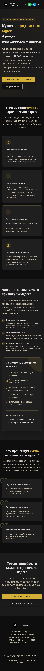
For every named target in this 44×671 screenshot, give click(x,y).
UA (26, 4)
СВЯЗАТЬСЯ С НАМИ (22, 597)
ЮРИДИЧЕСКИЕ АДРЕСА (22, 632)
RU (22, 4)
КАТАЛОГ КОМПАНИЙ (17, 640)
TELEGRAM (30, 660)
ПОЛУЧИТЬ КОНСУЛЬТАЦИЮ (17, 79)
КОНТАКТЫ (29, 642)
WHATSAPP (22, 663)
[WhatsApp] (30, 4)
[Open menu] (38, 5)
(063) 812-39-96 (12, 87)
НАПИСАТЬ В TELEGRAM (22, 604)
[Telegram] (34, 4)
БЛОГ (33, 640)
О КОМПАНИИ (15, 642)
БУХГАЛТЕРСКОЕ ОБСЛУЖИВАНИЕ (22, 637)
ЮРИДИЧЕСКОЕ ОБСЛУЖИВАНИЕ (22, 634)
